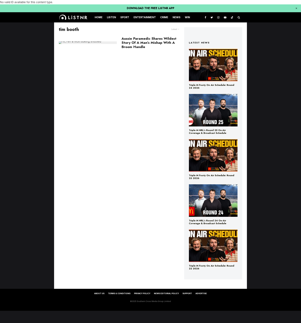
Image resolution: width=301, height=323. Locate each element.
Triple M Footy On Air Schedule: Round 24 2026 (211, 86)
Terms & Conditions (119, 293)
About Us (99, 293)
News (176, 17)
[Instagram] (218, 17)
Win (187, 17)
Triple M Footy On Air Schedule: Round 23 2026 (211, 177)
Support (187, 293)
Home (99, 17)
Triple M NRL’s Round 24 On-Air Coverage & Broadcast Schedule (207, 222)
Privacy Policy (142, 293)
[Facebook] (205, 17)
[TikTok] (232, 17)
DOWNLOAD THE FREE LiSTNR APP (150, 8)
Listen (111, 17)
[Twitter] (211, 17)
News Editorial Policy (166, 293)
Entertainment (145, 17)
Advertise (201, 293)
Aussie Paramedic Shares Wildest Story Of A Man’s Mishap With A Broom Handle (148, 42)
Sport (124, 17)
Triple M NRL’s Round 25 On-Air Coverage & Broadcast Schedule (207, 131)
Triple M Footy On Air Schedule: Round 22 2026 (211, 267)
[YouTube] (225, 17)
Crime (164, 17)
